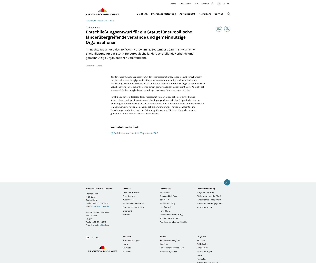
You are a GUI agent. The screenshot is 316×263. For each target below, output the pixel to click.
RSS (196, 4)
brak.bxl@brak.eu (101, 225)
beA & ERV (164, 200)
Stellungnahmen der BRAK (209, 196)
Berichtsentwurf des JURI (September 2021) (136, 133)
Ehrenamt (127, 211)
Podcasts (127, 251)
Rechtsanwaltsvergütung (171, 214)
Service (163, 236)
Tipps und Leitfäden (169, 196)
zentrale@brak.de (101, 206)
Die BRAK (127, 188)
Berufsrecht (165, 192)
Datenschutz (202, 248)
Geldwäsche (202, 244)
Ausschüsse (128, 200)
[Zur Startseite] (102, 11)
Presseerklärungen (131, 240)
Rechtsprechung (167, 203)
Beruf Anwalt (165, 207)
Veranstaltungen (204, 207)
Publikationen (185, 4)
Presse (173, 4)
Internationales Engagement (210, 203)
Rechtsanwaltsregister (170, 240)
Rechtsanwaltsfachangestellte (173, 222)
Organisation (129, 196)
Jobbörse (164, 244)
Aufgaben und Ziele (205, 192)
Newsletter (127, 248)
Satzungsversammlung (133, 207)
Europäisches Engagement (209, 200)
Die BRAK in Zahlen (131, 192)
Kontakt (205, 4)
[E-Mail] (219, 29)
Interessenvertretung (206, 188)
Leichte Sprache (212, 4)
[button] (143, 13)
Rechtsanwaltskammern (134, 203)
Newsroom (102, 21)
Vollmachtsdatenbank (170, 218)
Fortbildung (165, 211)
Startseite (92, 21)
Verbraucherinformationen (172, 248)
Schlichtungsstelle (168, 251)
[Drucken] (227, 29)
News (112, 21)
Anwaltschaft (165, 188)
